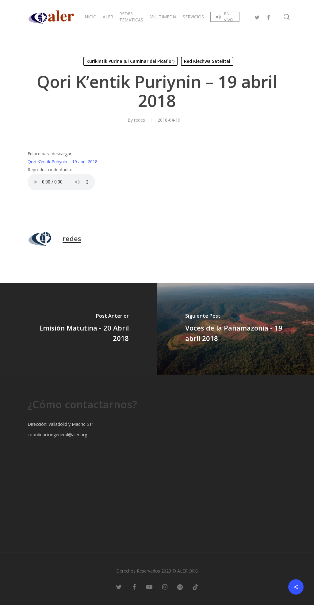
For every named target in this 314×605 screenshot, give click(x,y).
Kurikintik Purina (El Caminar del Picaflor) (130, 61)
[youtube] (149, 586)
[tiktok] (195, 586)
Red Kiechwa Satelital (207, 61)
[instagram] (164, 586)
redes (139, 120)
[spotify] (180, 586)
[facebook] (268, 16)
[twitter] (257, 16)
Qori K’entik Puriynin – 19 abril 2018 (63, 161)
